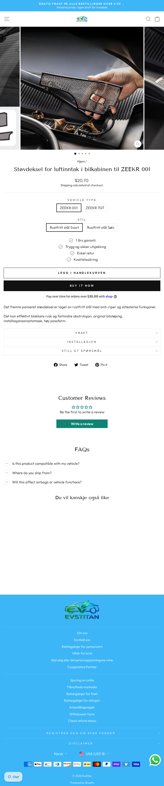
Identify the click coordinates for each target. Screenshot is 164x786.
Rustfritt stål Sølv (100, 227)
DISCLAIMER (81, 743)
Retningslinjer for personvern (82, 647)
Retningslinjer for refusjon (82, 700)
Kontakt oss (82, 640)
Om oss (82, 633)
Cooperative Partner (82, 667)
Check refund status (82, 721)
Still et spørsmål (82, 350)
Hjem (81, 161)
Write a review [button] (82, 424)
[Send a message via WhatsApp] (155, 760)
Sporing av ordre (82, 680)
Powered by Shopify (82, 782)
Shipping (66, 185)
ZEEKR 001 (69, 207)
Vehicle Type (82, 200)
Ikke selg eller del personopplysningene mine (82, 660)
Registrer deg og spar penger (81, 733)
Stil (82, 219)
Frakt (82, 332)
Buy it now (82, 285)
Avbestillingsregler (82, 707)
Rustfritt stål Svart (64, 227)
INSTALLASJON (82, 341)
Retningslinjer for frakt (82, 694)
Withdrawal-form (82, 714)
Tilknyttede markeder (82, 687)
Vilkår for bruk (82, 653)
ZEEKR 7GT (95, 207)
